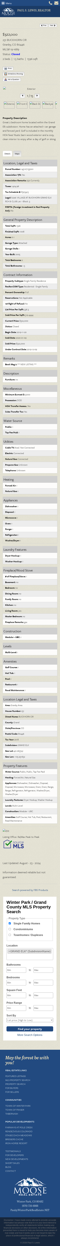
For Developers (14, 1155)
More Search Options (29, 1035)
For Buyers (11, 1088)
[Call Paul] (50, 3)
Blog (8, 1167)
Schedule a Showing (15, 73)
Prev (44, 25)
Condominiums (23, 929)
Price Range (14, 1002)
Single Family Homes (27, 923)
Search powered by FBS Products (30, 890)
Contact (10, 1171)
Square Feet (14, 990)
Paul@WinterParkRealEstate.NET (30, 1210)
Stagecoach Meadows (18, 1135)
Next (52, 25)
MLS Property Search (17, 1080)
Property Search (15, 1084)
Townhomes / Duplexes (28, 935)
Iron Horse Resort (16, 1143)
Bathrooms (13, 964)
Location (12, 945)
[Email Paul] (56, 4)
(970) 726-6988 (30, 1206)
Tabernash (11, 1113)
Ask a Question (13, 79)
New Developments (16, 1159)
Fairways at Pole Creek (19, 1127)
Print (10, 68)
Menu (8, 3)
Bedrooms (13, 977)
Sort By (11, 1015)
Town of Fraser (14, 1109)
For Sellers (12, 1092)
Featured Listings (15, 1076)
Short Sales (12, 1163)
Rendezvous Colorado (18, 1131)
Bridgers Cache (14, 1139)
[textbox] (9, 956)
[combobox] (29, 954)
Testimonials (13, 1151)
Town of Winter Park (18, 1105)
